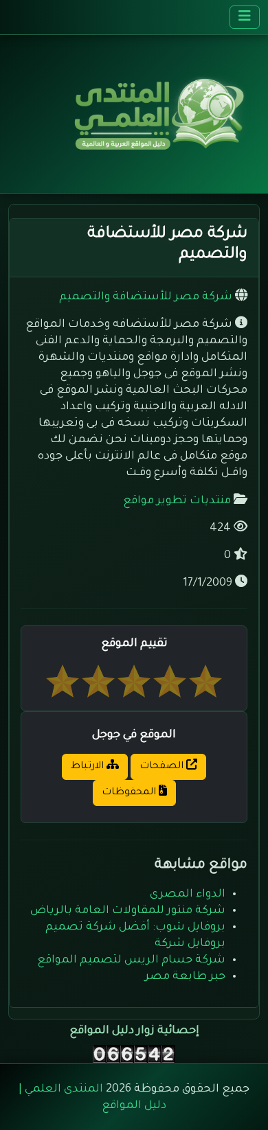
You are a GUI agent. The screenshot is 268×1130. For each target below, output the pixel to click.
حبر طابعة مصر (185, 977)
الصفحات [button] (162, 766)
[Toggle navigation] (245, 17)
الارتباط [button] (89, 766)
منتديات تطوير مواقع (177, 501)
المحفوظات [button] (130, 792)
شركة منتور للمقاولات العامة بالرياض (127, 911)
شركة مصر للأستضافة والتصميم (145, 297)
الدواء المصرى (187, 894)
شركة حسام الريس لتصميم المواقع (131, 960)
